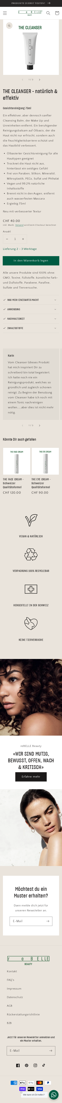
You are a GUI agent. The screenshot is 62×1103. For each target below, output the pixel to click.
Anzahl (7, 231)
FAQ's (10, 980)
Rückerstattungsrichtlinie (23, 1014)
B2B (9, 1023)
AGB (9, 1005)
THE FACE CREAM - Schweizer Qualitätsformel (13, 483)
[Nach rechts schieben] (39, 80)
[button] (5, 13)
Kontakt (12, 971)
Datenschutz (15, 997)
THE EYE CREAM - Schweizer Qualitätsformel (41, 483)
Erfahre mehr (31, 776)
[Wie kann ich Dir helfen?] (54, 1095)
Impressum (14, 988)
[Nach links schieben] (23, 80)
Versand (19, 225)
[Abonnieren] (47, 921)
